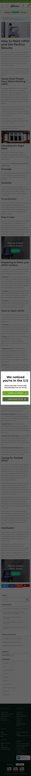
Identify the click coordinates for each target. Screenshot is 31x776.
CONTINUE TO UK (15, 399)
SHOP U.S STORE (15, 393)
